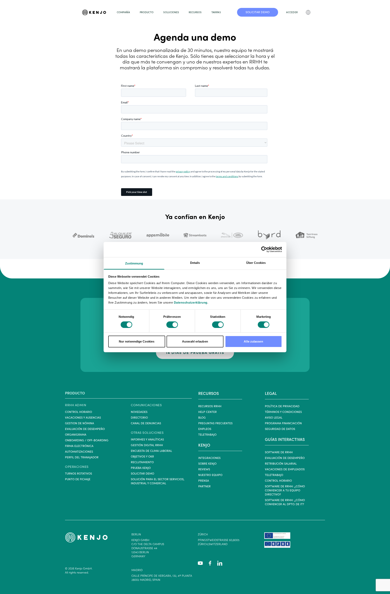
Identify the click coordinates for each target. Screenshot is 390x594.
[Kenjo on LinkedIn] (219, 563)
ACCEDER (292, 12)
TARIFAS (216, 12)
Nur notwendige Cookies (136, 341)
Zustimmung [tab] (134, 263)
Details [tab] (195, 262)
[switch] (172, 324)
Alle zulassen (253, 341)
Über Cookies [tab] (256, 262)
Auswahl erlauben (195, 341)
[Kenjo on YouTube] (200, 563)
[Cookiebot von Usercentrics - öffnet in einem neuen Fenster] (264, 249)
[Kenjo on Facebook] (210, 563)
